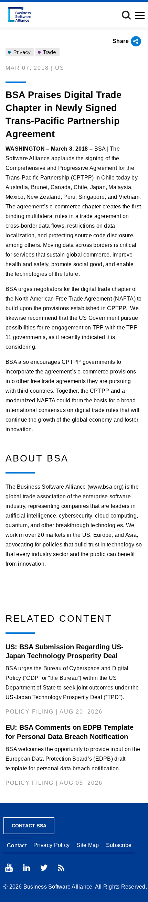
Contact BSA (29, 825)
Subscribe (119, 845)
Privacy (21, 52)
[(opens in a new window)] (9, 868)
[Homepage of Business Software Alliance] (19, 14)
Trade (49, 52)
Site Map (87, 845)
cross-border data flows (35, 226)
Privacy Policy (51, 845)
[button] (126, 15)
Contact (17, 845)
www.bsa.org (105, 487)
